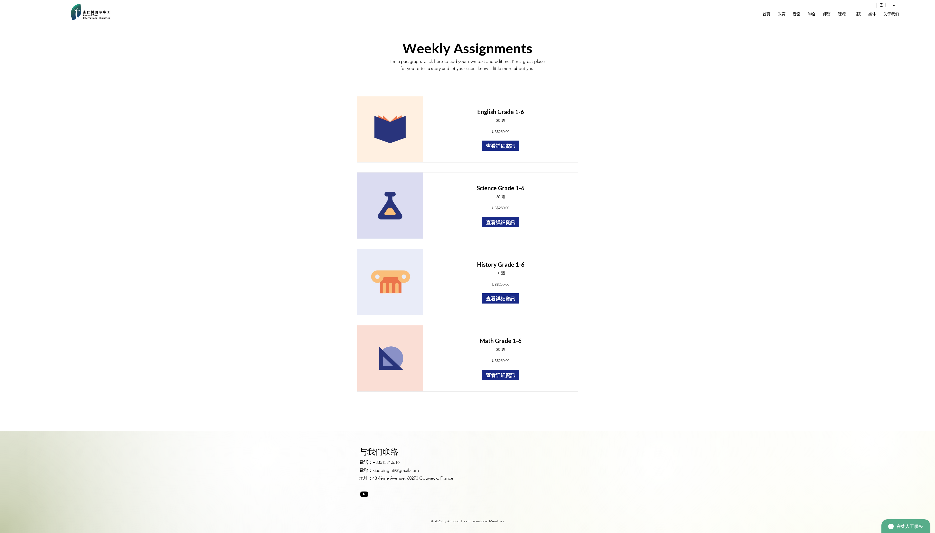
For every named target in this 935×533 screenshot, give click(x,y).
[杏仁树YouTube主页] (364, 494)
